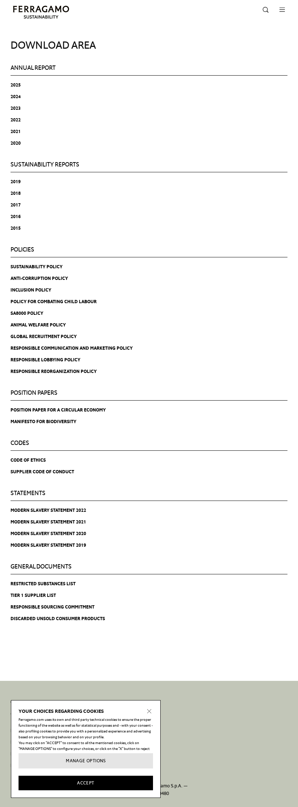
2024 (16, 97)
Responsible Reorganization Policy (54, 371)
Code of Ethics (28, 460)
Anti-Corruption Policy (39, 278)
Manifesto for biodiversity (43, 422)
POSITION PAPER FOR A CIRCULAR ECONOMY (58, 410)
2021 (16, 131)
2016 (16, 217)
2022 (16, 120)
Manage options (86, 761)
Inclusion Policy (31, 290)
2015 (16, 228)
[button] (265, 10)
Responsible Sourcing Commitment (52, 607)
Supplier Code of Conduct (42, 472)
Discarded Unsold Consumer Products (58, 619)
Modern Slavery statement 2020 (48, 534)
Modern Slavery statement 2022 (48, 510)
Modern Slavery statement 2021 (48, 522)
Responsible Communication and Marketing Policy (72, 348)
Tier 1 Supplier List (33, 595)
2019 (16, 182)
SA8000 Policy (27, 313)
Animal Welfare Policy (38, 325)
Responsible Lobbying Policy (45, 360)
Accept (85, 783)
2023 (16, 108)
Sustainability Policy (37, 267)
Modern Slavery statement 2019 (48, 545)
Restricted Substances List (43, 584)
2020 (16, 143)
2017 (16, 205)
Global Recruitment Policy (44, 337)
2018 (16, 193)
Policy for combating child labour (54, 302)
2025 (16, 85)
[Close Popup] (149, 711)
